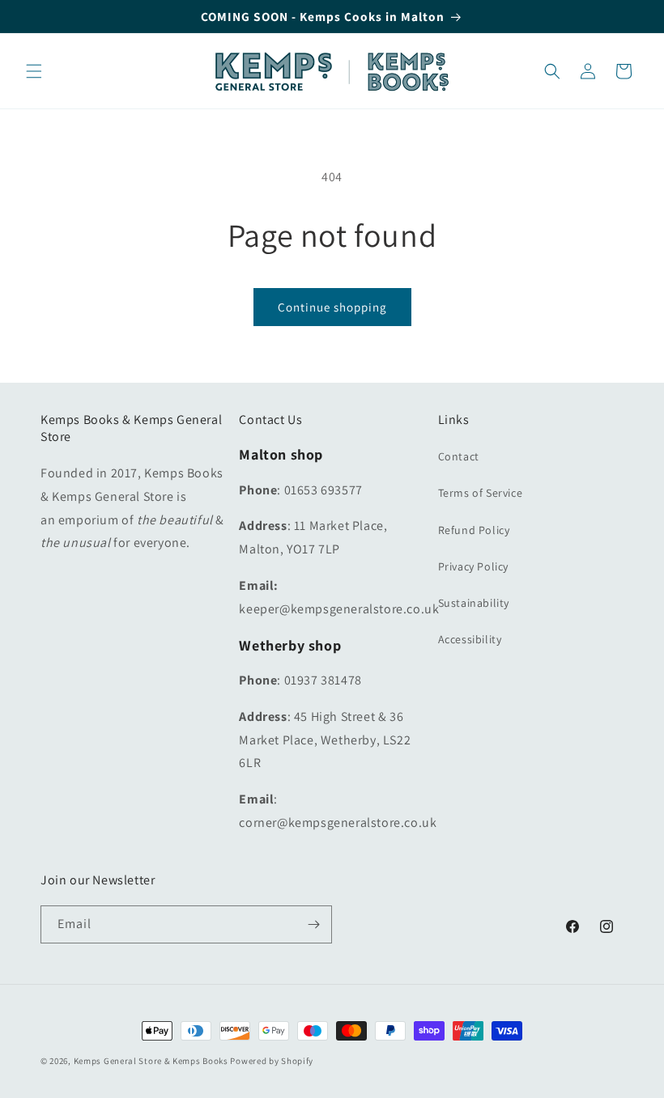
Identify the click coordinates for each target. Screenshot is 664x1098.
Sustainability (473, 603)
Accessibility (470, 639)
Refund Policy (474, 530)
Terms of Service (480, 492)
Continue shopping (332, 307)
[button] (34, 71)
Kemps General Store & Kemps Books (151, 1060)
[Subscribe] (313, 924)
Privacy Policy (473, 566)
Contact (458, 456)
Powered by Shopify (271, 1060)
